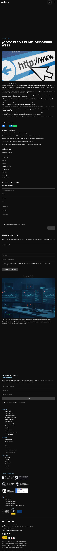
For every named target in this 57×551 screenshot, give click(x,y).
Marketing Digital (9, 419)
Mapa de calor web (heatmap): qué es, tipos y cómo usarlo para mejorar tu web (23, 138)
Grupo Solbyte (8, 439)
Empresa (4, 160)
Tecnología (5, 175)
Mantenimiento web (10, 426)
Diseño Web (11, 122)
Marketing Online (6, 166)
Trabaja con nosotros (10, 450)
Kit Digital (7, 428)
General (4, 163)
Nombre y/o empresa (7, 185)
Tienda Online (5, 177)
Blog (6, 446)
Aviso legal (7, 499)
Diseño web (8, 411)
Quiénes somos (9, 441)
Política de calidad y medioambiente (14, 505)
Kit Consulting (8, 430)
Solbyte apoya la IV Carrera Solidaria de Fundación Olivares (17, 141)
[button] (55, 2)
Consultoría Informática (11, 432)
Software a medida (10, 415)
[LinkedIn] (7, 534)
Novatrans (7, 457)
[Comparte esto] (3, 126)
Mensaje (4, 210)
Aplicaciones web (9, 423)
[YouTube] (10, 534)
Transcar (7, 464)
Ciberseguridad (9, 434)
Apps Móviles (8, 421)
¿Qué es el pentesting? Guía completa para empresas (16, 133)
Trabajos (7, 443)
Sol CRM (7, 466)
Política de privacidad (10, 501)
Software (4, 172)
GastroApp (8, 461)
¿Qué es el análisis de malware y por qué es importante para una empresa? (21, 144)
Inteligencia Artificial (10, 417)
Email (3, 193)
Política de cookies (10, 503)
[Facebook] (2, 534)
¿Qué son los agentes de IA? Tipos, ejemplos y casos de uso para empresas (22, 136)
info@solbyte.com (17, 530)
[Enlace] (49, 2)
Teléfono (4, 202)
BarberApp (7, 459)
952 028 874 (10, 529)
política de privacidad (19, 224)
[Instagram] (5, 534)
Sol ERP (7, 468)
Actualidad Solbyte (7, 152)
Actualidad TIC (6, 155)
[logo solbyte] (5, 2)
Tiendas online (9, 413)
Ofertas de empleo (10, 452)
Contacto (7, 448)
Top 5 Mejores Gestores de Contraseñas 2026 (17, 319)
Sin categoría (5, 169)
